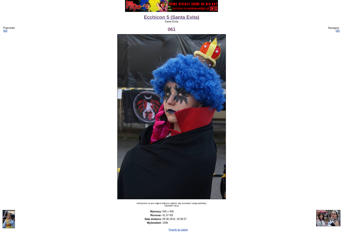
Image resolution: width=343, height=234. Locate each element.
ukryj (176, 205)
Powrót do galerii (178, 229)
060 (5, 30)
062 (338, 30)
